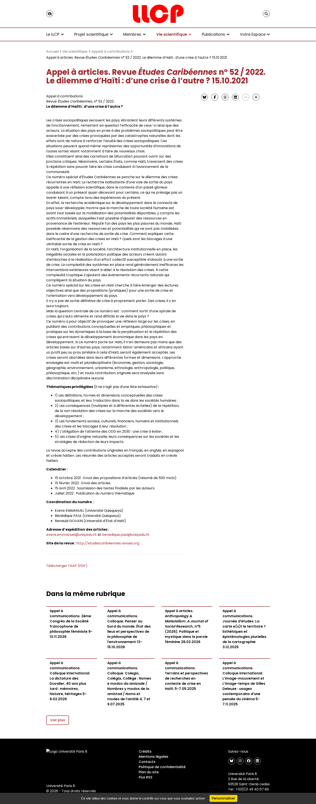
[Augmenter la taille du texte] (256, 97)
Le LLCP (52, 34)
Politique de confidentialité (162, 766)
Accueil (52, 51)
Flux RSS (145, 777)
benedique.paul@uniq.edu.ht (125, 534)
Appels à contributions (110, 51)
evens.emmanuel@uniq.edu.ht (71, 534)
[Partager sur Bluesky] (204, 97)
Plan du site (149, 772)
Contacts (147, 761)
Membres (132, 34)
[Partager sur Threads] (225, 97)
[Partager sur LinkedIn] (235, 97)
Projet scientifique (91, 34)
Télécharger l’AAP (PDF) (66, 565)
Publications (213, 34)
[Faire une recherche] (266, 13)
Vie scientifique (171, 34)
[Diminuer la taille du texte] (245, 97)
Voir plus (57, 720)
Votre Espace (252, 34)
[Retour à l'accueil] (158, 13)
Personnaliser (223, 798)
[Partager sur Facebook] (214, 97)
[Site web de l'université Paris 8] (66, 751)
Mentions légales (153, 756)
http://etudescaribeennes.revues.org (107, 543)
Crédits (145, 751)
